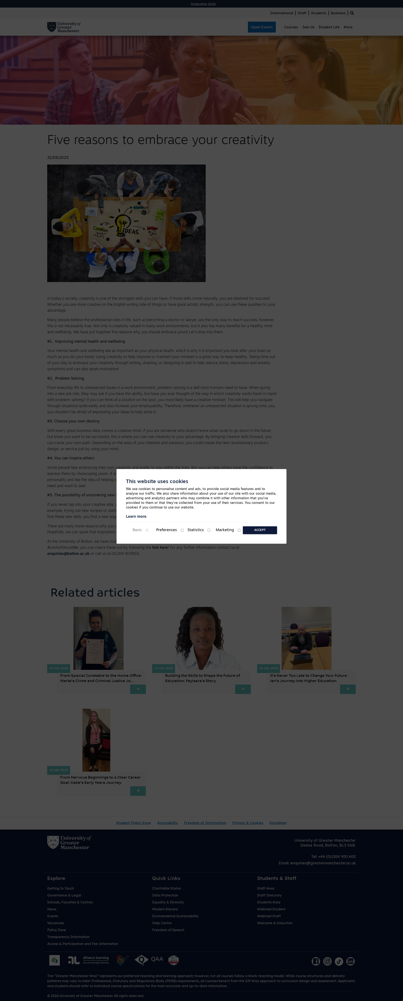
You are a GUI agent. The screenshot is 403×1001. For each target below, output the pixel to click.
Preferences (166, 530)
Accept (260, 530)
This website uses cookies (157, 481)
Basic (137, 530)
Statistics (195, 530)
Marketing (225, 530)
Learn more (136, 517)
